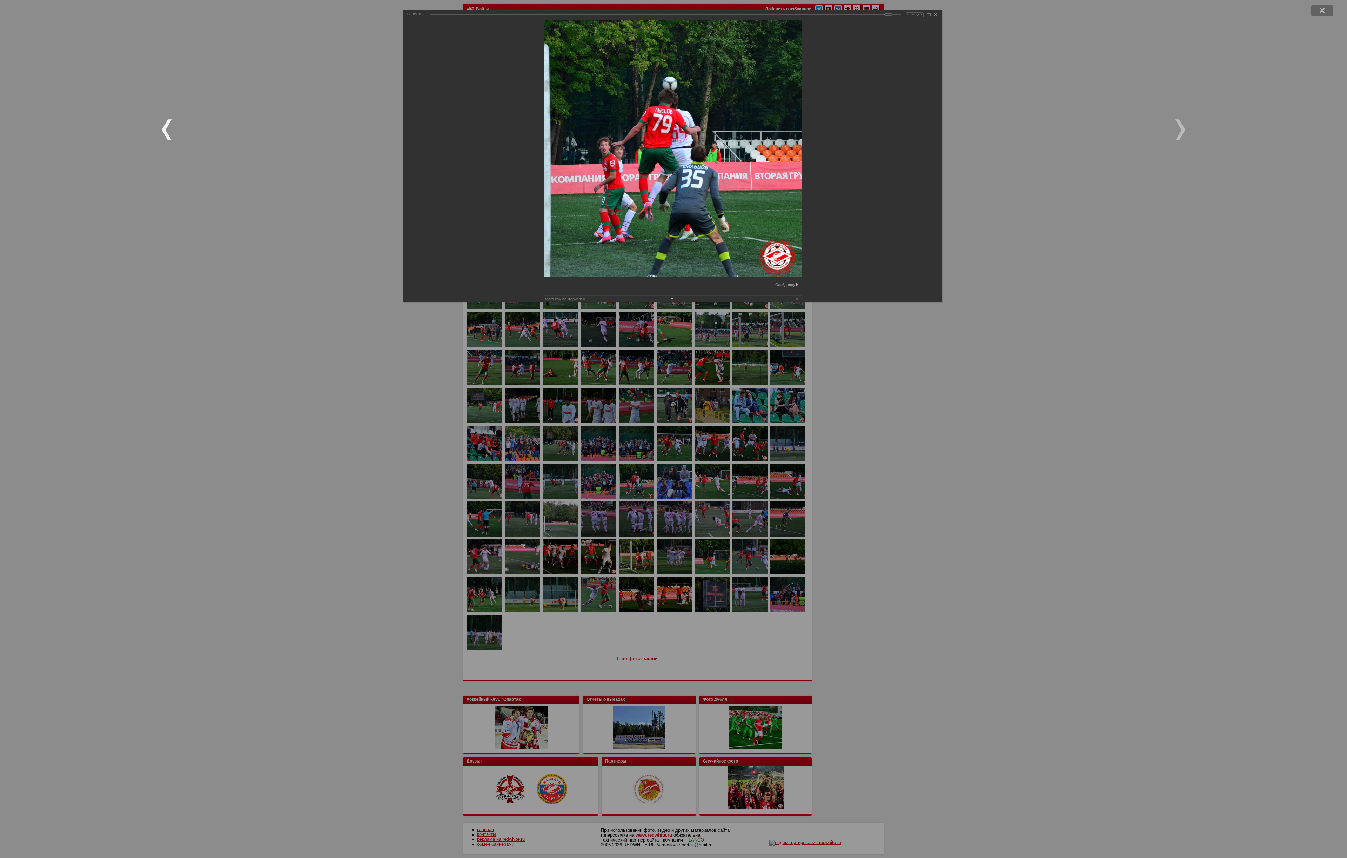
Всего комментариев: (564, 299)
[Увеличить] (928, 14)
